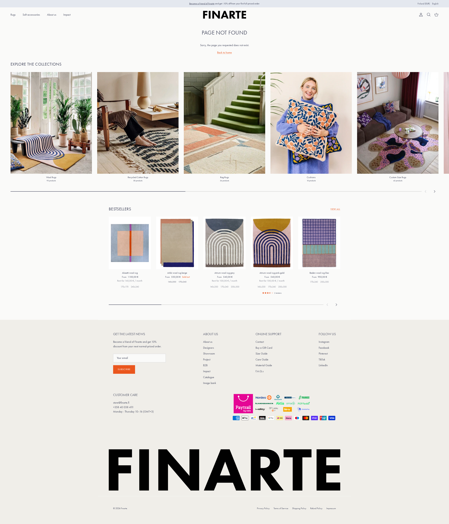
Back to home (224, 52)
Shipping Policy (299, 508)
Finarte (124, 508)
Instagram (324, 341)
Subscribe (124, 369)
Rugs (13, 14)
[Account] (420, 15)
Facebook (324, 347)
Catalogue (208, 377)
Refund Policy (316, 508)
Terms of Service (281, 508)
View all (335, 209)
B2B (205, 365)
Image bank (209, 383)
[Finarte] (224, 15)
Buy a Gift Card (264, 347)
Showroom (209, 353)
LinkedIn (323, 365)
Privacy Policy (263, 508)
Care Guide (262, 359)
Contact (260, 341)
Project (206, 359)
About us (51, 14)
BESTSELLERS (120, 209)
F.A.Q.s (260, 371)
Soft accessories (31, 14)
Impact (67, 14)
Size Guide (261, 353)
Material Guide (264, 365)
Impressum (331, 508)
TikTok (322, 359)
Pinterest (323, 353)
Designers (208, 347)
